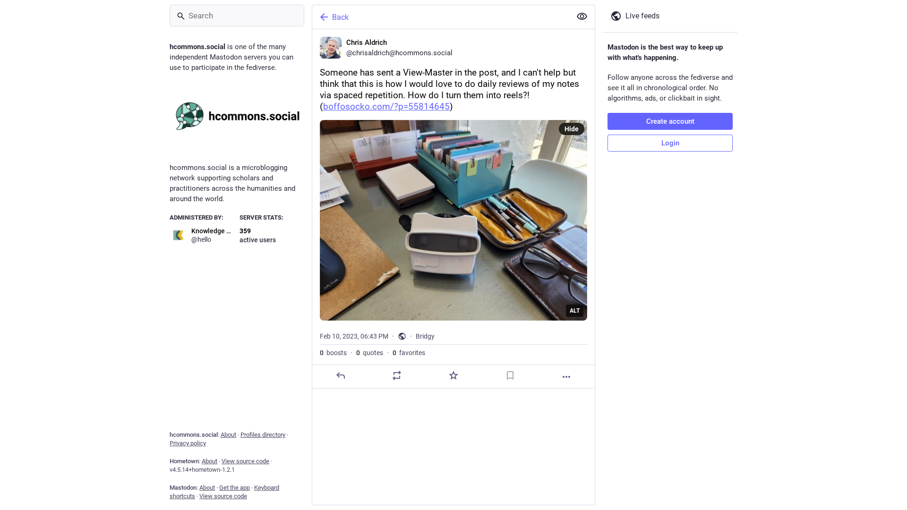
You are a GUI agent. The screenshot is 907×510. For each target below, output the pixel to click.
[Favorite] (453, 375)
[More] (566, 376)
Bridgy (425, 336)
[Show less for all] (582, 16)
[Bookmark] (510, 375)
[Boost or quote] (396, 375)
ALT (575, 310)
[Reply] (340, 375)
